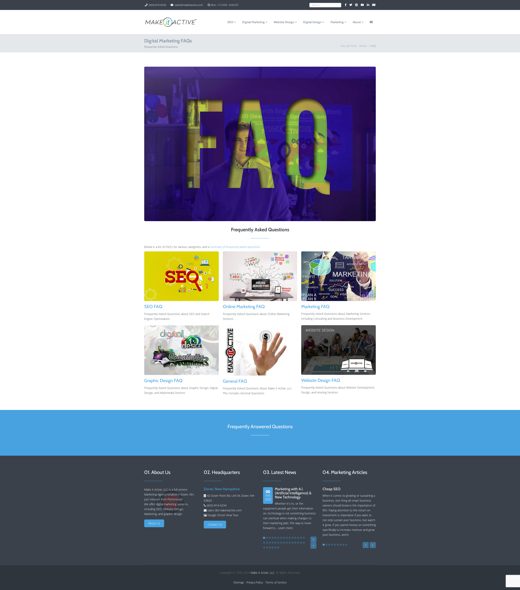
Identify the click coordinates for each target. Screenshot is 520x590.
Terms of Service (276, 582)
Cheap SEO (331, 489)
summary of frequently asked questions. (235, 247)
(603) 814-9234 (157, 5)
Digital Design (312, 22)
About (357, 22)
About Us (154, 523)
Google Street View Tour (223, 515)
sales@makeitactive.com (188, 5)
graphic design (173, 514)
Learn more (285, 528)
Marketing (337, 22)
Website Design (284, 22)
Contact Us (215, 524)
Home (363, 46)
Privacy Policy (254, 582)
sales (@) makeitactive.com (224, 510)
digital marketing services (172, 504)
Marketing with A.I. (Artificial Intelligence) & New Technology (293, 493)
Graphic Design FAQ (163, 380)
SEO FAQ (153, 306)
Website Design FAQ (320, 380)
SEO (230, 22)
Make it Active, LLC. (263, 573)
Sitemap (238, 582)
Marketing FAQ (315, 306)
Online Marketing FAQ (244, 306)
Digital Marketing (253, 22)
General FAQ (235, 381)
